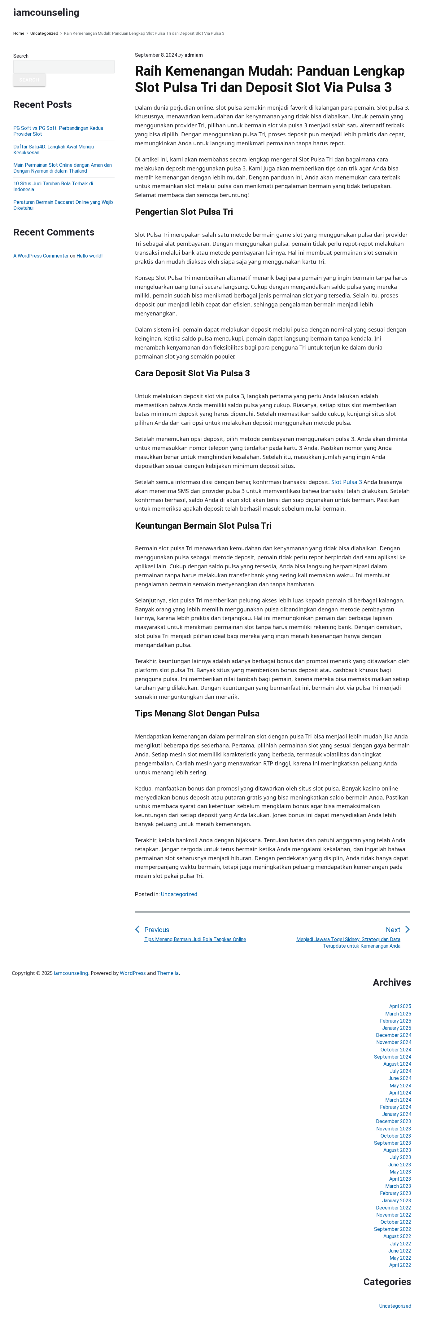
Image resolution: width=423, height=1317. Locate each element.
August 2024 (397, 1064)
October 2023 (396, 1136)
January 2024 (396, 1114)
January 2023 (396, 1201)
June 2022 (399, 1251)
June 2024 (399, 1078)
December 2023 (393, 1121)
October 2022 (396, 1222)
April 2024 (400, 1093)
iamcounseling (71, 973)
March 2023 (398, 1186)
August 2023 (397, 1150)
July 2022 (400, 1244)
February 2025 (395, 1021)
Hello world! (89, 256)
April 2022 (400, 1265)
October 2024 (396, 1050)
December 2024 (393, 1035)
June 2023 (399, 1165)
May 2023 (400, 1172)
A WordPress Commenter (41, 256)
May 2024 (400, 1086)
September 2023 (392, 1143)
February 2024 (395, 1107)
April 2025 (400, 1006)
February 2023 (395, 1193)
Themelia (168, 973)
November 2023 (393, 1129)
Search (20, 56)
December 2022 (393, 1208)
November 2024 (393, 1042)
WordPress (133, 973)
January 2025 (396, 1028)
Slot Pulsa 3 (346, 482)
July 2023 (400, 1157)
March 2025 (398, 1014)
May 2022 (400, 1258)
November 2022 (393, 1215)
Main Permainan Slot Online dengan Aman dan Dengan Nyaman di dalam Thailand (62, 168)
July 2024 (400, 1071)
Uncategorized (179, 894)
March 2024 (398, 1100)
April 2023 (400, 1179)
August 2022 (397, 1236)
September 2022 (392, 1229)
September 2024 (392, 1057)
